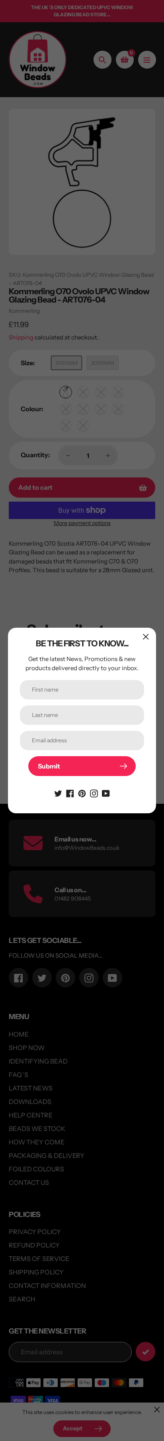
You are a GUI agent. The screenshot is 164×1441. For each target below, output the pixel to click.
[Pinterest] (82, 793)
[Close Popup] (146, 637)
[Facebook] (70, 793)
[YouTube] (106, 793)
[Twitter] (58, 793)
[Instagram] (94, 793)
